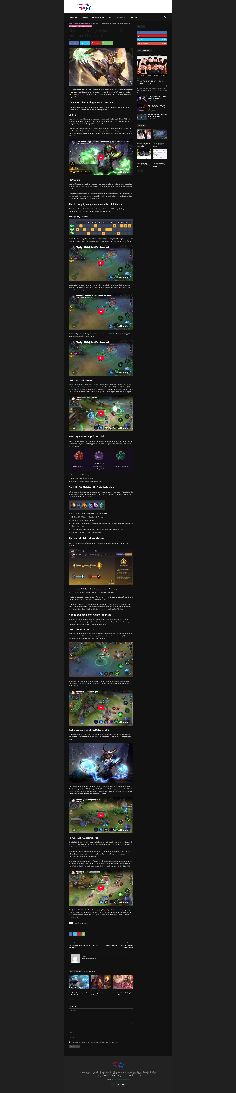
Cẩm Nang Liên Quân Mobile (91, 23)
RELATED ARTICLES (75, 971)
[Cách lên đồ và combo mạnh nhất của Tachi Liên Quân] (79, 982)
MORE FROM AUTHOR (90, 971)
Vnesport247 (73, 917)
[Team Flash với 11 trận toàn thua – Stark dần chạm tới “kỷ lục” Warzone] (152, 65)
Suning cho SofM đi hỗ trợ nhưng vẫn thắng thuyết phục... (143, 145)
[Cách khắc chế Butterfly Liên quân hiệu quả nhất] (123, 982)
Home (70, 23)
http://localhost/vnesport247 (89, 958)
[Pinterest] (79, 934)
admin (72, 39)
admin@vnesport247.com (122, 1080)
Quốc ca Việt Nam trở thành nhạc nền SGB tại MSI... (143, 165)
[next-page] (73, 998)
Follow (164, 36)
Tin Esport (84, 17)
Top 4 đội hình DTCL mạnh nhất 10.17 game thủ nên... (159, 145)
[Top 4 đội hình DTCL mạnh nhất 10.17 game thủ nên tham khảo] (160, 134)
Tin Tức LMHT (156, 141)
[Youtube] (123, 1085)
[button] (165, 17)
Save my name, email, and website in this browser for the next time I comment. (94, 1042)
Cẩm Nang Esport (98, 17)
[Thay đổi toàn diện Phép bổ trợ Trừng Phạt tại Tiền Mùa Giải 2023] (142, 117)
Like (165, 32)
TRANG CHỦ (74, 17)
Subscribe (163, 43)
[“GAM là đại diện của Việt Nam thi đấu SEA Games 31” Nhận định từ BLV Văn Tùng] (142, 98)
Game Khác (134, 17)
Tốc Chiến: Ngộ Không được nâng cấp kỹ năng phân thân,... (159, 165)
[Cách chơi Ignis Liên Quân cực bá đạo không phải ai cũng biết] (101, 982)
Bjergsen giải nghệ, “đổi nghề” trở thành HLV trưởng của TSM (119, 946)
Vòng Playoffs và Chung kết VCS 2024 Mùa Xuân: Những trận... (156, 107)
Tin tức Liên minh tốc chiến (159, 161)
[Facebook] (70, 934)
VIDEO (110, 17)
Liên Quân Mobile (84, 923)
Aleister (76, 923)
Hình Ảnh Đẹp (121, 17)
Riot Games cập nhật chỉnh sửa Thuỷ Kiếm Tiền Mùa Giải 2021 (83, 946)
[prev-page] (70, 998)
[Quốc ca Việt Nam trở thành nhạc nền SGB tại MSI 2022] (144, 154)
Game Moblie (140, 161)
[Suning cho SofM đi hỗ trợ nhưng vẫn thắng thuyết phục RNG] (144, 134)
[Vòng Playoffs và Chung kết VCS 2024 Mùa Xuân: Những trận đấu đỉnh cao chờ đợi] (142, 107)
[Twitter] (75, 934)
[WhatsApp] (83, 934)
